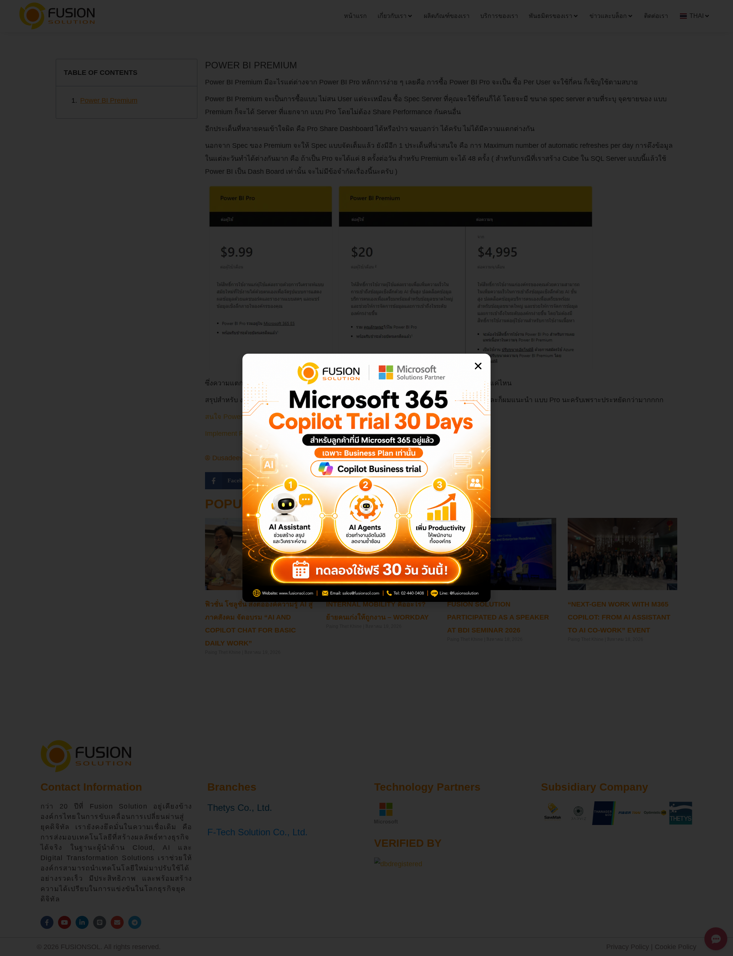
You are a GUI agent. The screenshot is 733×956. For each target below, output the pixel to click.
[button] (478, 366)
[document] (366, 478)
